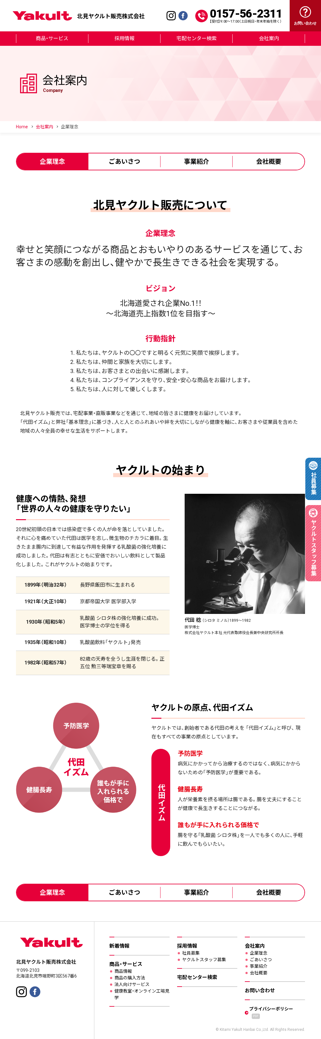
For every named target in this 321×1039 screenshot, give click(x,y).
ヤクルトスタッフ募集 (204, 959)
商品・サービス (52, 38)
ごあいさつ (124, 161)
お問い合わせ (260, 991)
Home (22, 126)
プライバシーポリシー (271, 1012)
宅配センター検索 (196, 38)
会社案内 (269, 38)
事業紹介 (196, 161)
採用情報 (124, 38)
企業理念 (52, 161)
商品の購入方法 (129, 977)
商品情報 (123, 971)
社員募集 (191, 953)
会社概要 (268, 161)
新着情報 (119, 946)
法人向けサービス (132, 984)
